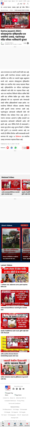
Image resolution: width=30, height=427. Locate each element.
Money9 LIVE (14, 417)
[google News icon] (12, 148)
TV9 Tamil (4, 415)
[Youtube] (23, 389)
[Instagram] (20, 389)
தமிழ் (28, 1)
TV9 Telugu (16, 409)
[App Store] (19, 395)
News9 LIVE (25, 415)
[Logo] (2, 3)
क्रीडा (23, 7)
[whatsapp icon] (15, 148)
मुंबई (18, 7)
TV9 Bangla (7, 412)
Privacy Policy (20, 400)
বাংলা (17, 1)
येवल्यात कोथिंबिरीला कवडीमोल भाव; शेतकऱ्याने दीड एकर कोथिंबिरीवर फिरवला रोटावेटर (10, 258)
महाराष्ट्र (13, 7)
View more (23, 225)
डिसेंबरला (18, 136)
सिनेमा (27, 7)
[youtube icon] (8, 148)
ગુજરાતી (20, 1)
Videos (11, 10)
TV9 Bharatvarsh (7, 409)
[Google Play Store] (9, 394)
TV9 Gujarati (14, 412)
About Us (12, 398)
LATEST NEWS (7, 7)
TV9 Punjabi (22, 412)
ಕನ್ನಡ (9, 1)
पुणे (20, 7)
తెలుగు (13, 1)
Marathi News (4, 10)
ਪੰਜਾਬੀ (24, 1)
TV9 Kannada (23, 409)
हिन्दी (2, 1)
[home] (1, 7)
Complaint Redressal (10, 400)
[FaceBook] (13, 389)
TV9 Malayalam (12, 415)
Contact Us (6, 398)
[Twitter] (17, 389)
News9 (5, 1)
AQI (21, 4)
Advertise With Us (21, 398)
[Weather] (18, 4)
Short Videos (7, 225)
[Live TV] (24, 4)
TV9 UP (19, 415)
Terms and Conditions (14, 403)
